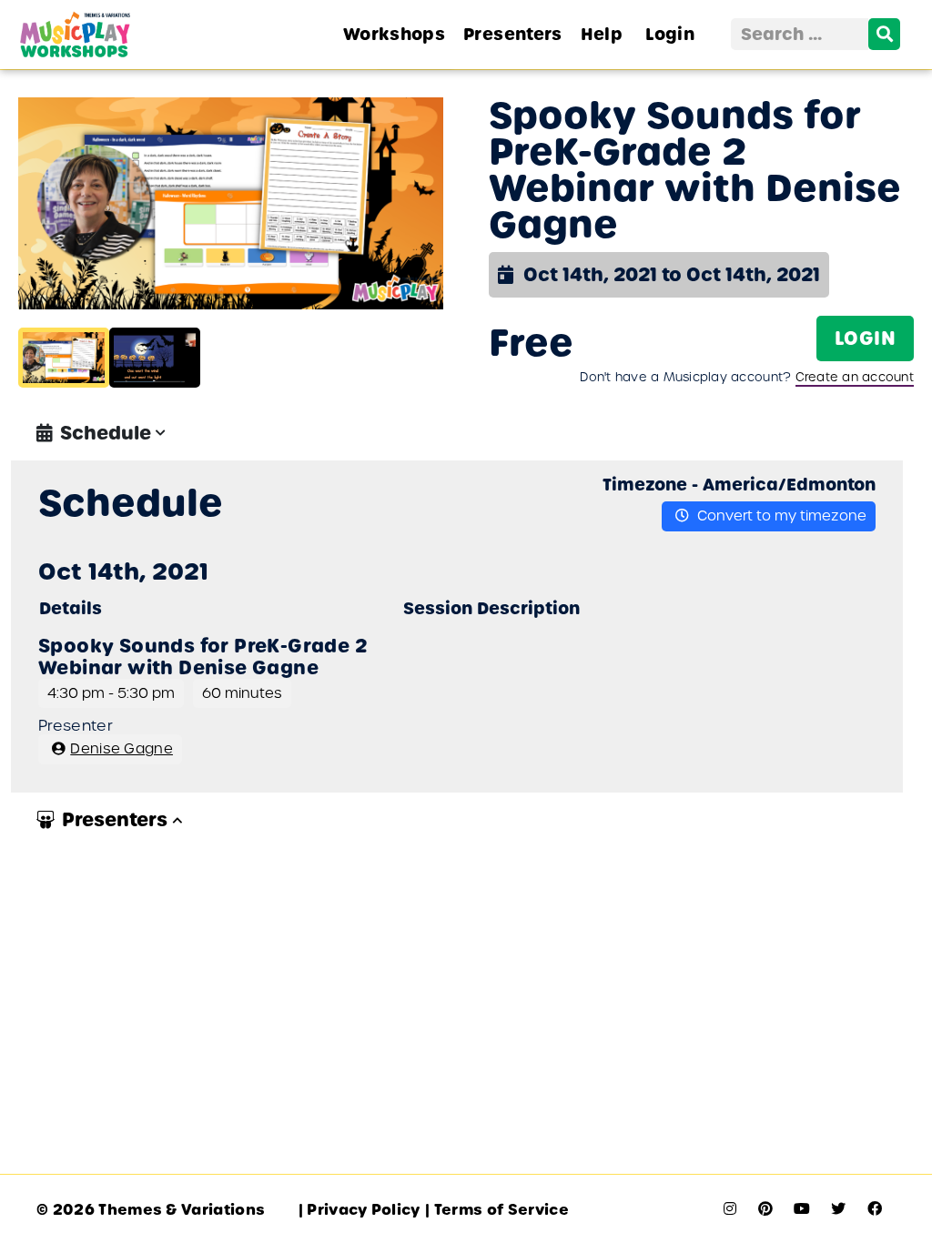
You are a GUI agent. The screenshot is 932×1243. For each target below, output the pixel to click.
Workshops (394, 34)
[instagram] (730, 1208)
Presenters (512, 34)
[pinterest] (765, 1208)
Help (602, 34)
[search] (884, 34)
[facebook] (874, 1208)
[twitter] (838, 1208)
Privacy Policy (359, 1209)
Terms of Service (497, 1209)
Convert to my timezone (780, 515)
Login (669, 34)
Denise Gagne (121, 748)
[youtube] (802, 1208)
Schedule (105, 433)
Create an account (854, 377)
